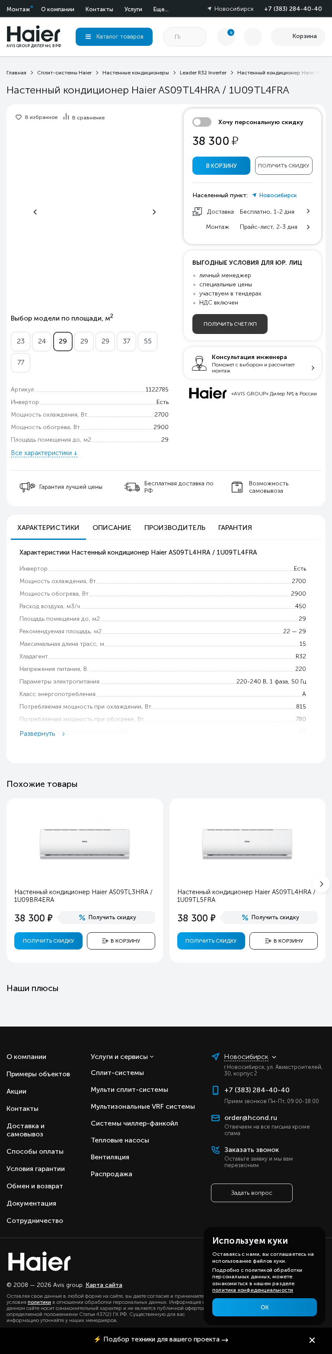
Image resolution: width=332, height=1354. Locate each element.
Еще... (161, 9)
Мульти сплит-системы (129, 1089)
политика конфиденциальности (252, 1290)
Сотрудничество (34, 1220)
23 (21, 341)
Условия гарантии (35, 1169)
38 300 (215, 141)
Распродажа (111, 1174)
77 (20, 362)
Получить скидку (283, 166)
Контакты (99, 9)
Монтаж (18, 9)
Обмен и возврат (34, 1186)
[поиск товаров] (197, 37)
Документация (31, 1203)
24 (42, 341)
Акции (16, 1091)
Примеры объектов (38, 1074)
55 (148, 341)
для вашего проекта (156, 1339)
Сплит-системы (117, 1072)
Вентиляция (110, 1157)
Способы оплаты (35, 1151)
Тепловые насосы (120, 1140)
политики (39, 1302)
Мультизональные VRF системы (143, 1106)
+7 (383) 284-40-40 (293, 9)
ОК (265, 1307)
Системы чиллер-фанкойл (134, 1123)
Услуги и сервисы (119, 1056)
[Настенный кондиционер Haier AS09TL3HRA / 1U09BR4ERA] (84, 876)
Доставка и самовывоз (25, 1130)
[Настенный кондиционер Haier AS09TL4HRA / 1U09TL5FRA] (247, 876)
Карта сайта (104, 1285)
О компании (57, 9)
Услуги (133, 9)
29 (63, 341)
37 (126, 341)
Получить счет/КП (230, 324)
